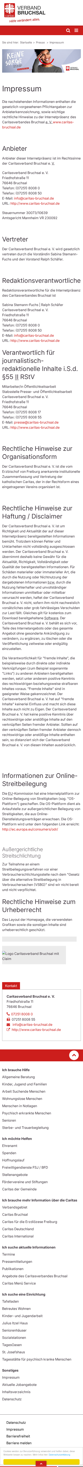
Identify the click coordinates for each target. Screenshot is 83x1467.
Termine (8, 1254)
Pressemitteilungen (17, 1261)
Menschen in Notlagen (19, 1106)
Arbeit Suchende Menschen (23, 1091)
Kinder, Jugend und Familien (24, 1084)
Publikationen (12, 1269)
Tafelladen (10, 1301)
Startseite (26, 42)
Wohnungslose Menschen (22, 1098)
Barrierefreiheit (18, 1436)
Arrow (41, 1463)
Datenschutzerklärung (59, 1454)
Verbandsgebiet (14, 1207)
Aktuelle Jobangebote (19, 1384)
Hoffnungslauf (13, 1160)
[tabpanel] (41, 61)
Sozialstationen (14, 1337)
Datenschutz (12, 1399)
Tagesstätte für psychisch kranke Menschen (36, 1359)
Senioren (9, 1120)
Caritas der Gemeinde (19, 1189)
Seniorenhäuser (14, 1330)
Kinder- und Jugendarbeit (22, 1316)
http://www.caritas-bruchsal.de (35, 203)
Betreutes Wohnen (16, 1308)
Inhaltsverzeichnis (16, 1392)
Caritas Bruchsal (15, 1214)
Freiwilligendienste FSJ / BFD (25, 1167)
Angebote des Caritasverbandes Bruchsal (34, 1276)
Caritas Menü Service (19, 1283)
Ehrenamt (9, 1146)
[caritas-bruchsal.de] (41, 12)
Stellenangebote (15, 1174)
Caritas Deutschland (18, 1229)
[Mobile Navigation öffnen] (76, 31)
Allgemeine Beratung (18, 1077)
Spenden (9, 1153)
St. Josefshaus (13, 1352)
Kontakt (11, 986)
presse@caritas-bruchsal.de (36, 422)
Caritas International (18, 1236)
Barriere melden (18, 1443)
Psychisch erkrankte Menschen (26, 1113)
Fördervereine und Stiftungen (25, 1182)
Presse (41, 42)
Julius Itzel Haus (15, 1323)
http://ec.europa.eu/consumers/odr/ (30, 829)
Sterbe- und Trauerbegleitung (25, 1127)
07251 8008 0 (22, 1014)
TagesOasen (12, 1345)
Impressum (57, 42)
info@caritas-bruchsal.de (34, 198)
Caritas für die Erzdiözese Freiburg (29, 1222)
